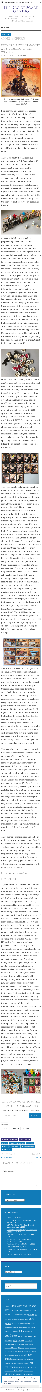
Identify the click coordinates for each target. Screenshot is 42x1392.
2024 (35, 1306)
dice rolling (14, 1327)
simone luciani (18, 1367)
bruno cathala (8, 1319)
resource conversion (17, 1359)
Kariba (36, 1155)
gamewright (28, 1331)
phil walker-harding (9, 1351)
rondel (12, 1363)
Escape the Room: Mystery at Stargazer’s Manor (22, 1231)
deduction (32, 1323)
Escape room (10, 1331)
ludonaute (15, 1146)
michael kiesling (19, 1344)
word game (29, 1374)
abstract (16, 1310)
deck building (26, 1324)
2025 (7, 1310)
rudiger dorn (17, 1363)
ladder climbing (29, 1341)
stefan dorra (26, 1367)
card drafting (16, 1319)
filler (21, 1331)
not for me (13, 1348)
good (30, 1143)
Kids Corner (25, 1140)
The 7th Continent (13, 1254)
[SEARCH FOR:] (21, 1286)
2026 (11, 1310)
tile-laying (18, 1371)
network (7, 1348)
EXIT (17, 1331)
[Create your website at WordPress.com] (21, 2)
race (12, 1355)
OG (19, 1348)
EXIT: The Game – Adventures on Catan (21, 1220)
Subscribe (34, 1115)
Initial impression (10, 1140)
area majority (19, 1314)
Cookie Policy (7, 1383)
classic (15, 1323)
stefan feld (33, 1367)
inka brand (8, 1341)
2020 (14, 1306)
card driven (24, 1319)
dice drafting (8, 1327)
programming (29, 1146)
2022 (5, 1143)
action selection (17, 1143)
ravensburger (19, 1355)
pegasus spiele (32, 1348)
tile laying (27, 1371)
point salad (18, 1351)
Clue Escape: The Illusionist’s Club (19, 1249)
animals (11, 1314)
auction (26, 1314)
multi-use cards (29, 1344)
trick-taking (10, 1374)
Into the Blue (8, 1155)
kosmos (21, 1340)
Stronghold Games (9, 1371)
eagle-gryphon (23, 1327)
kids (5, 1146)
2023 (30, 1305)
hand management (22, 1336)
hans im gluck (32, 1336)
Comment (33, 1186)
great (14, 1335)
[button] (12, 1081)
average (32, 1314)
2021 (19, 1306)
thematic (7, 1149)
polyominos (24, 1351)
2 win (9, 1217)
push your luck (31, 1351)
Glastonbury (11, 1247)
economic (31, 1327)
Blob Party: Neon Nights (16, 1244)
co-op (20, 1324)
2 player (7, 1306)
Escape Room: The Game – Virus (18, 1234)
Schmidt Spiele (25, 1363)
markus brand (10, 1344)
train (31, 1371)
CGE (13, 1323)
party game (24, 1348)
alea (31, 1310)
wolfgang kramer (20, 1374)
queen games (8, 1355)
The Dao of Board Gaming (21, 9)
